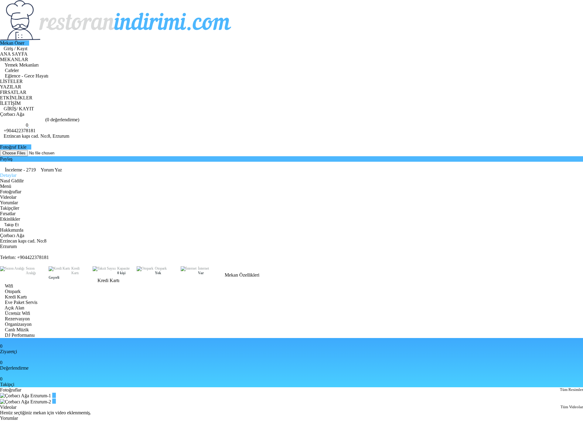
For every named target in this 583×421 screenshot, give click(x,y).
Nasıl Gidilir (12, 180)
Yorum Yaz (51, 169)
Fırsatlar (7, 213)
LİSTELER (11, 81)
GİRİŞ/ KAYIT (19, 108)
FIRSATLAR (13, 92)
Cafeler (11, 70)
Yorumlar (9, 202)
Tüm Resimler (571, 389)
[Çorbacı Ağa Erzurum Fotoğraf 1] (54, 395)
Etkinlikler (10, 219)
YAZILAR (10, 86)
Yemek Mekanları (21, 64)
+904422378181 (20, 130)
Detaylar (8, 175)
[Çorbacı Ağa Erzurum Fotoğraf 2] (54, 401)
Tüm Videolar (572, 407)
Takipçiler (9, 208)
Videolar (8, 197)
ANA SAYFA (14, 54)
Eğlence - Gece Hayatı (26, 75)
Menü (5, 186)
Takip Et (11, 225)
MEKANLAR (14, 59)
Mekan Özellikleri (243, 275)
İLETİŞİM (10, 103)
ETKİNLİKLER (16, 97)
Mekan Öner (13, 43)
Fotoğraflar (10, 191)
